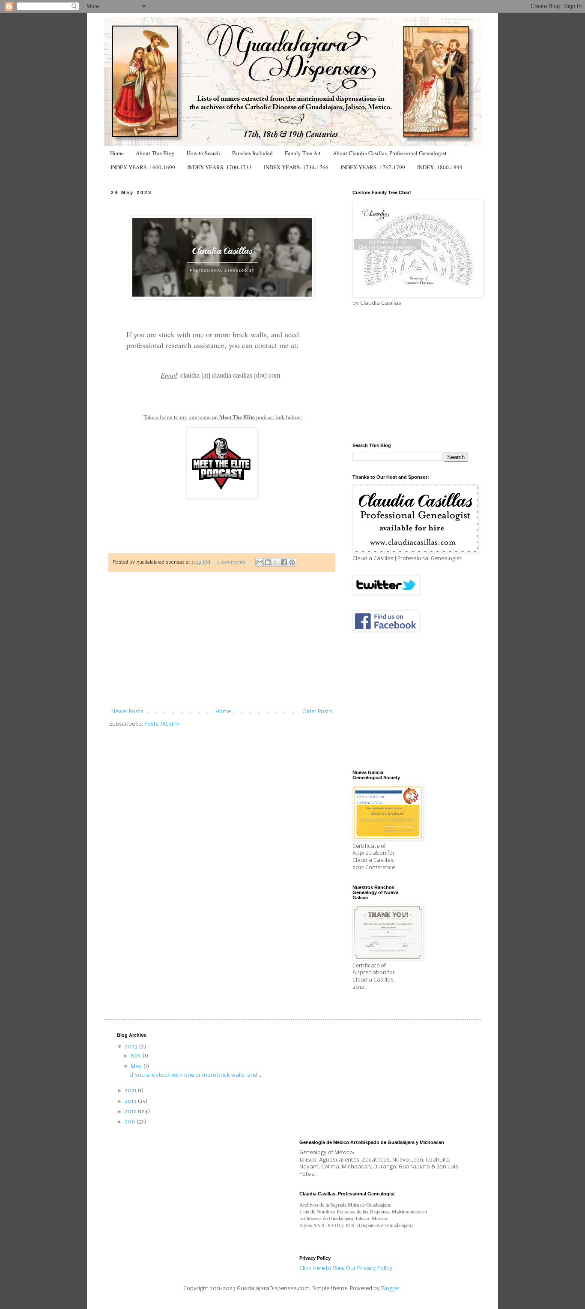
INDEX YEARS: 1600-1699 (142, 167)
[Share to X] (276, 562)
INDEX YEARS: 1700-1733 (219, 167)
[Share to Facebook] (284, 562)
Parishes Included (252, 153)
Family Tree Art (303, 153)
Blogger (390, 1288)
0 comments (230, 562)
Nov (136, 1056)
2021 (131, 1090)
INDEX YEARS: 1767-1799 (372, 167)
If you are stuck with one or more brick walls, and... (195, 1075)
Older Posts (317, 712)
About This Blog (155, 153)
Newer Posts (127, 712)
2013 (131, 1101)
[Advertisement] (222, 644)
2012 (131, 1111)
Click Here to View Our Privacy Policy (345, 1268)
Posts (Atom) (161, 724)
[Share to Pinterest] (292, 562)
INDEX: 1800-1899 (440, 167)
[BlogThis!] (267, 562)
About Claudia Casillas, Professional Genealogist (390, 153)
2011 (130, 1122)
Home (117, 153)
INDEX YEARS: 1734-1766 (296, 167)
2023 (132, 1047)
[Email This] (259, 562)
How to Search (203, 153)
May (137, 1066)
